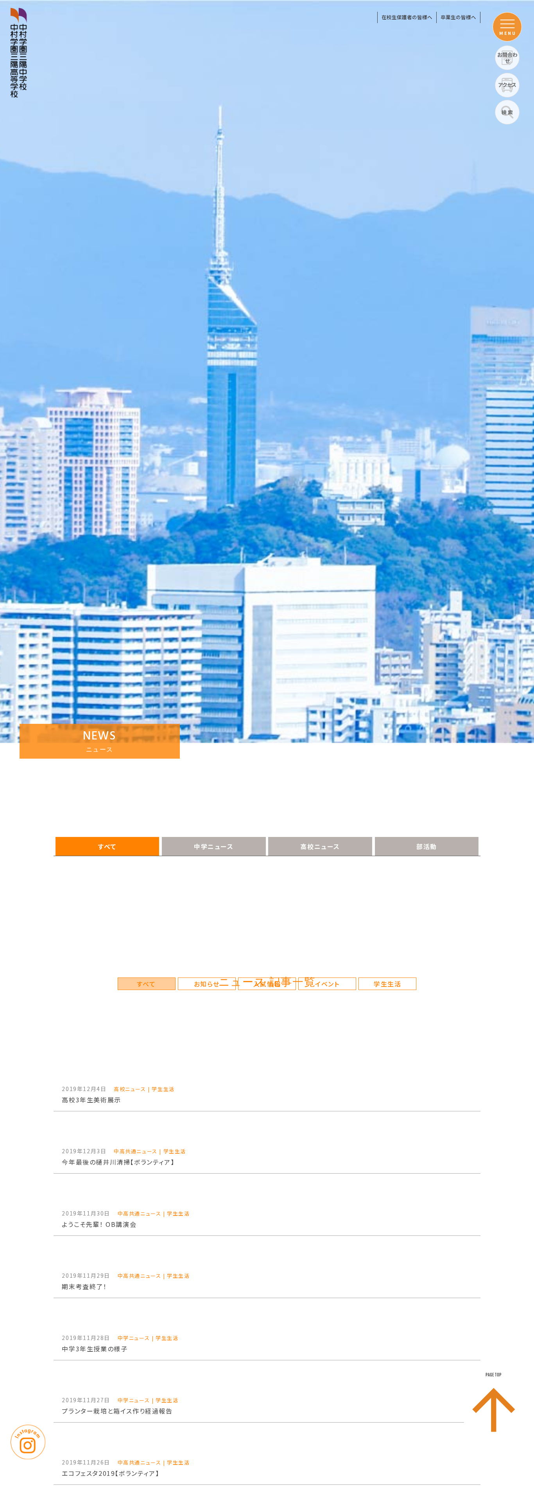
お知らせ (207, 983)
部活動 (426, 846)
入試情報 (267, 983)
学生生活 (387, 983)
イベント (327, 983)
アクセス (507, 84)
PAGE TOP (494, 1374)
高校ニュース (320, 846)
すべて (107, 846)
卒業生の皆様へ (458, 17)
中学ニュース (214, 846)
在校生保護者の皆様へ (407, 17)
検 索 (507, 112)
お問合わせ (507, 58)
